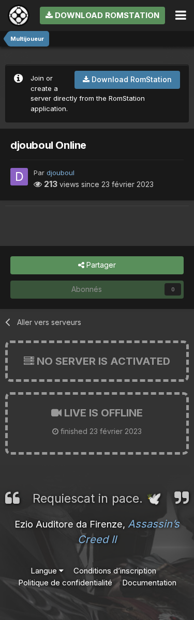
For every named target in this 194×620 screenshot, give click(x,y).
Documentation (149, 582)
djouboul (60, 172)
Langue (45, 571)
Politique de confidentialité (65, 582)
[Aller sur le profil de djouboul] (19, 176)
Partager (100, 264)
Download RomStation (106, 15)
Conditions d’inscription (114, 571)
